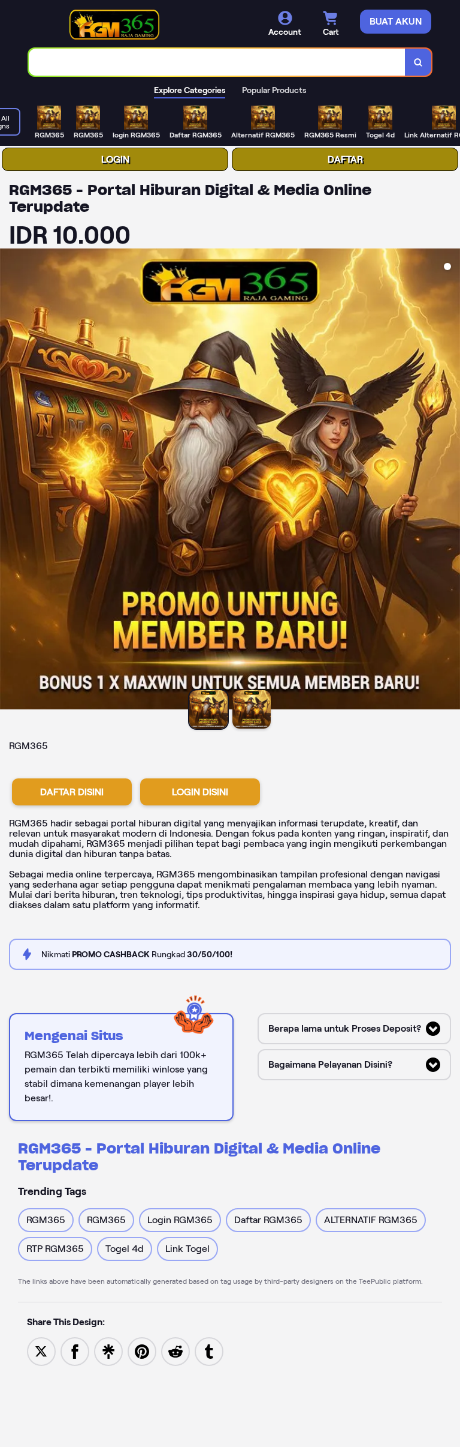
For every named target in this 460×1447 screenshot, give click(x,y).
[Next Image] (450, 481)
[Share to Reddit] (175, 1351)
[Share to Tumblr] (209, 1351)
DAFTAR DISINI (72, 792)
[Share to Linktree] (108, 1351)
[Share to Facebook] (74, 1351)
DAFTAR (345, 159)
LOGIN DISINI (200, 792)
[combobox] (217, 62)
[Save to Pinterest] (142, 1351)
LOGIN (115, 159)
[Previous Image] (9, 481)
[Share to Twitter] (41, 1351)
